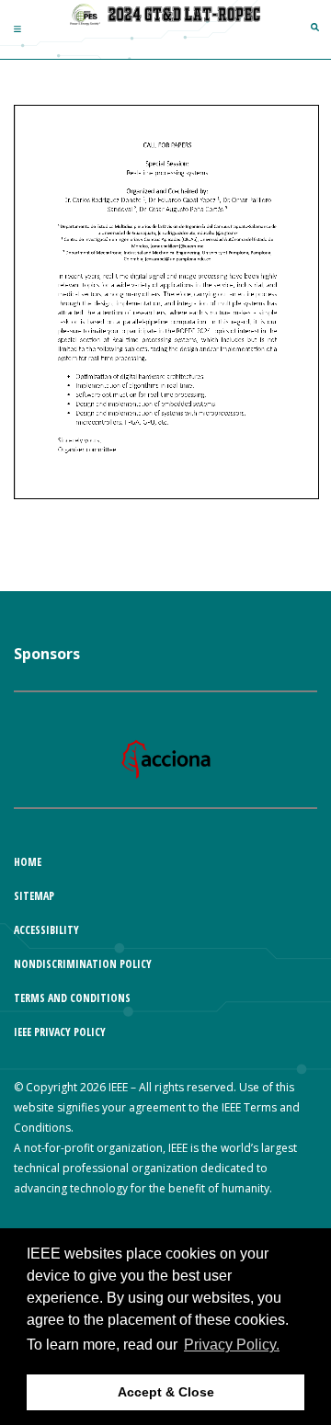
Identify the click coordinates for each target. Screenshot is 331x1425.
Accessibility (46, 930)
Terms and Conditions (72, 998)
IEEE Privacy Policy (60, 1032)
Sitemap (34, 896)
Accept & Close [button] (166, 1392)
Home (27, 862)
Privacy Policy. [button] (232, 1344)
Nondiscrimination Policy (83, 964)
